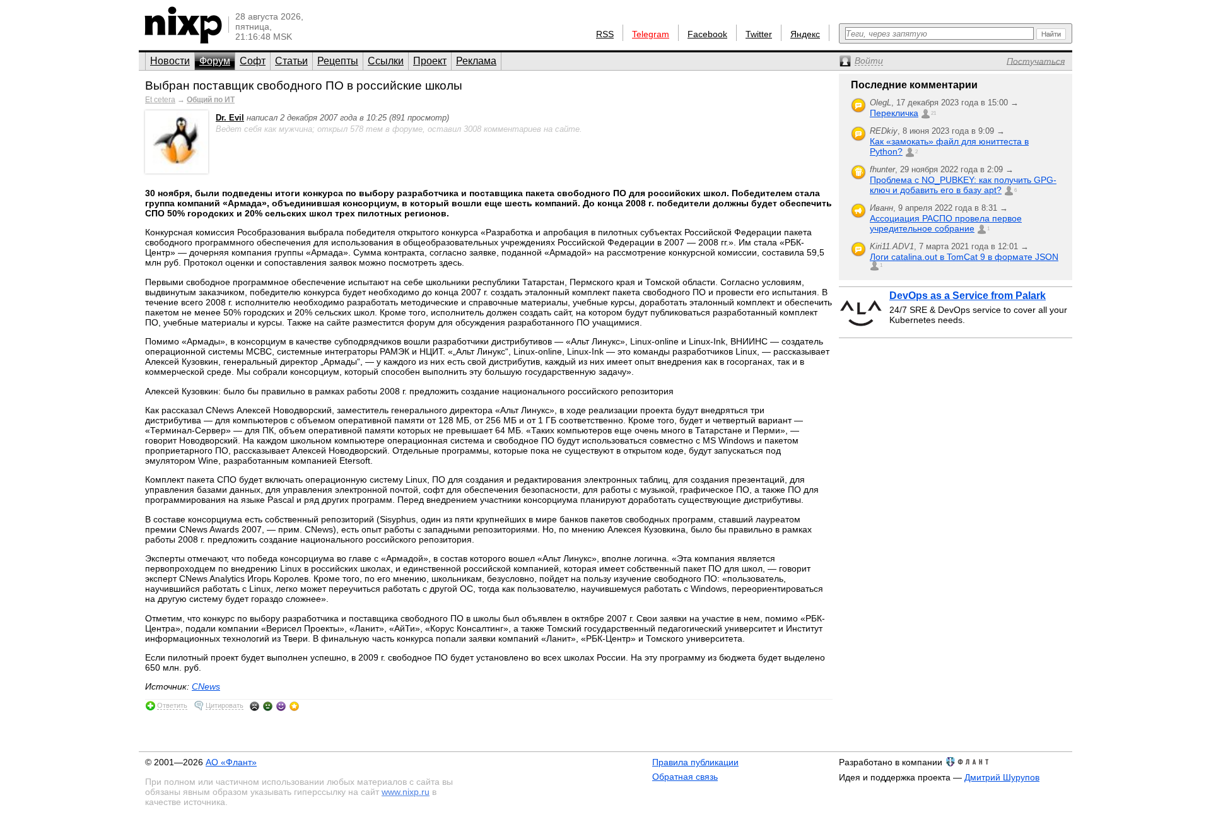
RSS (605, 34)
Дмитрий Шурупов (1001, 777)
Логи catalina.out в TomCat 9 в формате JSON (964, 257)
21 (933, 113)
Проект (430, 61)
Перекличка (894, 113)
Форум (214, 61)
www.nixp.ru (406, 792)
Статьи (291, 61)
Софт (253, 61)
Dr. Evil (230, 117)
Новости (170, 61)
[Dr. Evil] (176, 170)
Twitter (759, 34)
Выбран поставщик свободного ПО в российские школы (303, 85)
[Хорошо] (281, 706)
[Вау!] (294, 706)
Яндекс (805, 34)
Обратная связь (685, 777)
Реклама (476, 61)
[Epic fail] (254, 706)
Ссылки (386, 61)
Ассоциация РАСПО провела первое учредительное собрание (946, 223)
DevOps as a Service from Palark (967, 295)
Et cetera (160, 99)
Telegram (650, 34)
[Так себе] (267, 706)
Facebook (707, 34)
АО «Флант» (231, 762)
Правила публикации (695, 762)
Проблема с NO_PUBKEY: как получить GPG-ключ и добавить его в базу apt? (963, 185)
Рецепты (337, 61)
